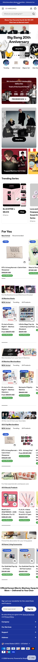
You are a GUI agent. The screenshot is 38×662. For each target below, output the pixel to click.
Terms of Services (28, 614)
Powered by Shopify (21, 658)
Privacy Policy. (9, 617)
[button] (12, 55)
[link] (23, 187)
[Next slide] (28, 55)
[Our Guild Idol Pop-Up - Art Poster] (10, 556)
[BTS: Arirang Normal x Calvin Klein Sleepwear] (14, 252)
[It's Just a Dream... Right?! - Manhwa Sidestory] (10, 314)
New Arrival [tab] (6, 236)
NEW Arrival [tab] (6, 302)
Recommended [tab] (18, 236)
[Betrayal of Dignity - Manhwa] (27, 377)
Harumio (10, 658)
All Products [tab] (26, 302)
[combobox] (19, 13)
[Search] (33, 14)
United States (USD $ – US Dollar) (16, 644)
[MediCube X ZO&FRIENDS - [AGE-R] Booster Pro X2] (10, 499)
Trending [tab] (16, 302)
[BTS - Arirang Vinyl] (27, 440)
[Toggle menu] (3, 8)
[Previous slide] (10, 55)
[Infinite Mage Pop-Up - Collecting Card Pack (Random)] (27, 314)
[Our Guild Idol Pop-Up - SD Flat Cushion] (27, 556)
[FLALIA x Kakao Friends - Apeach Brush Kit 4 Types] (27, 499)
